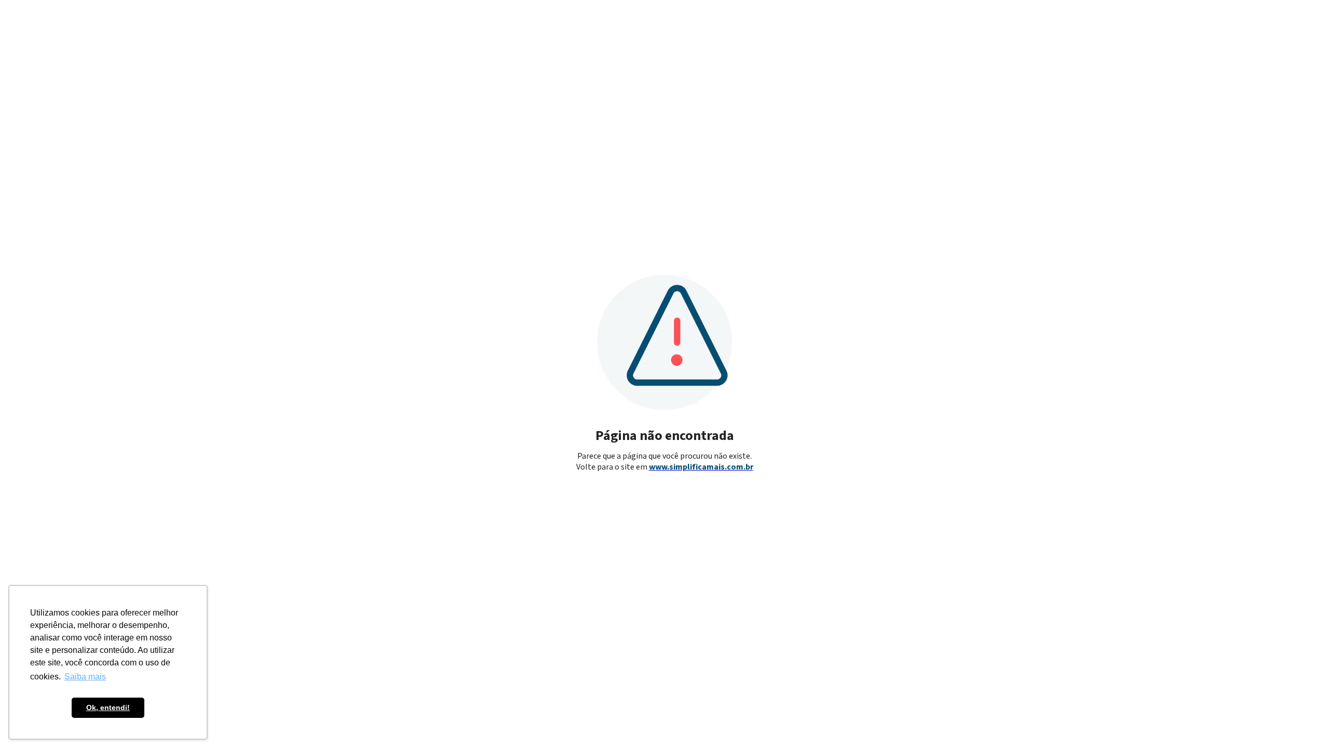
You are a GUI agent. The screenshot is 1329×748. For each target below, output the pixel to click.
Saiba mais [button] (85, 676)
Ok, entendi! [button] (108, 707)
